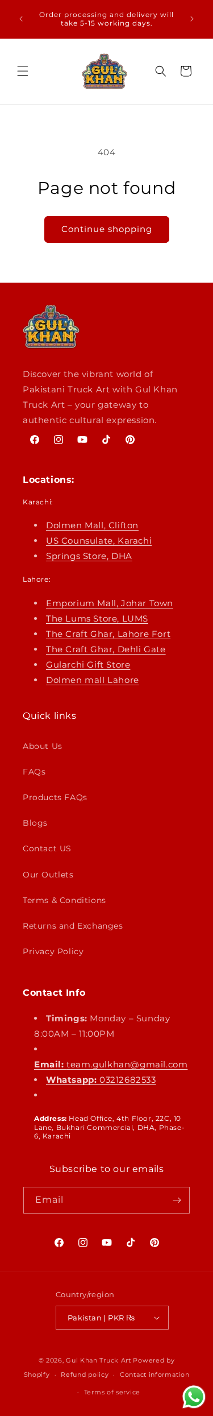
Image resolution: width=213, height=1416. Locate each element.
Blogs (35, 823)
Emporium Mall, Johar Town (109, 603)
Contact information (154, 1374)
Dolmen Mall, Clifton (92, 525)
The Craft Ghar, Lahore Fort (108, 633)
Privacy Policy (53, 951)
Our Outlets (48, 875)
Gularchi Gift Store (88, 664)
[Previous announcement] (21, 18)
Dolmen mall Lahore (92, 679)
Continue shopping (106, 228)
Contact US (47, 848)
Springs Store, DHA (89, 555)
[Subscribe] (176, 1200)
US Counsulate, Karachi (99, 540)
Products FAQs (55, 797)
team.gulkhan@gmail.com (110, 1064)
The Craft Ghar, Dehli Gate (106, 649)
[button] (22, 71)
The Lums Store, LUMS (97, 618)
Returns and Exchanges (73, 926)
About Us (42, 746)
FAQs (34, 772)
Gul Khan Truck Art (98, 1360)
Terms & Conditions (64, 900)
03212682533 (101, 1079)
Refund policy (84, 1374)
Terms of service (112, 1392)
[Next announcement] (191, 18)
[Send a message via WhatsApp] (194, 1397)
